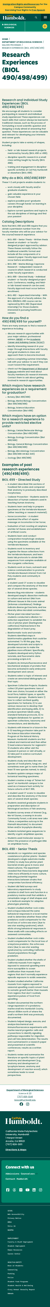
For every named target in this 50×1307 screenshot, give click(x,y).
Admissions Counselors (20, 1173)
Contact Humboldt (17, 1179)
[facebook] (22, 1104)
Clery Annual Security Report (21, 1289)
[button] (36, 17)
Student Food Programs (18, 1281)
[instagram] (28, 1104)
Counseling (12, 1270)
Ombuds (10, 1293)
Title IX (11, 1226)
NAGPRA (10, 1230)
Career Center (14, 1254)
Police (10, 1277)
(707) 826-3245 (25, 1097)
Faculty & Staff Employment (20, 1242)
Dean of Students (15, 1266)
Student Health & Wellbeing (20, 1285)
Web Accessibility (16, 1214)
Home (5, 39)
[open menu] (45, 17)
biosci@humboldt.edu (25, 1100)
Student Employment (16, 1246)
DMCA (10, 1222)
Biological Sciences (10, 26)
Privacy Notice (14, 1218)
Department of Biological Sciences (22, 42)
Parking (11, 1274)
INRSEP (19, 340)
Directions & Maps (16, 1150)
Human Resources (15, 1250)
